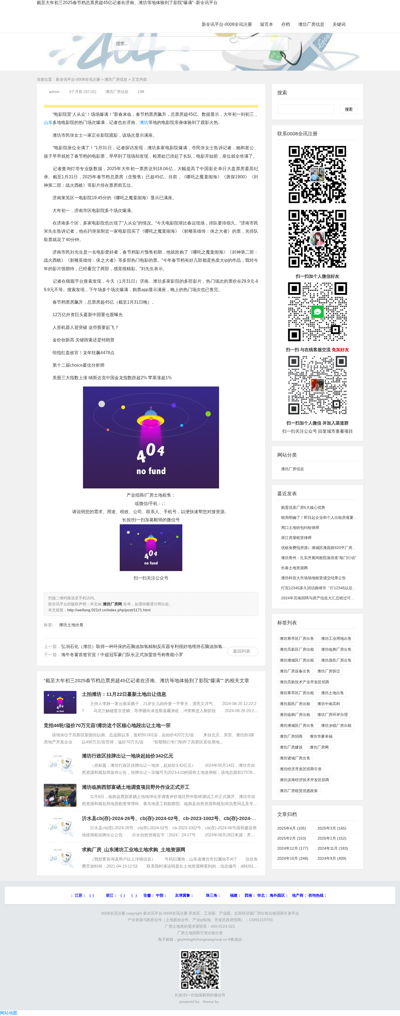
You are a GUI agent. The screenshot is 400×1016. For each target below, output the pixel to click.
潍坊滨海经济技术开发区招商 (304, 780)
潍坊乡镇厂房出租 (336, 725)
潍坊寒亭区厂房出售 (297, 638)
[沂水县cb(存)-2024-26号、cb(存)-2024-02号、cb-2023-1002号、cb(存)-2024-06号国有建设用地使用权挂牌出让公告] (60, 826)
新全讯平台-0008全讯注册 (227, 24)
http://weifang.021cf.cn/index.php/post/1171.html (108, 610)
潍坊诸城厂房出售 (295, 758)
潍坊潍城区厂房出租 (297, 660)
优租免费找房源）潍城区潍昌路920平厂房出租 (320, 548)
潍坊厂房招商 (291, 736)
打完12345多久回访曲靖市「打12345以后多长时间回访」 (330, 588)
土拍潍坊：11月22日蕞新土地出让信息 (124, 694)
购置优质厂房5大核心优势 (303, 507)
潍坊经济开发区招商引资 (301, 769)
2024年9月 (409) (332, 858)
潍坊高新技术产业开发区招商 (304, 682)
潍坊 (144, 122)
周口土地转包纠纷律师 (300, 527)
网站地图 (8, 1013)
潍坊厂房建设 (291, 747)
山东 (48, 122)
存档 (285, 24)
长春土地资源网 (294, 568)
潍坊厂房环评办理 (332, 714)
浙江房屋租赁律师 (296, 537)
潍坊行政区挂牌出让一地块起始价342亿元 (127, 756)
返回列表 (241, 651)
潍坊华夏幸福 (321, 736)
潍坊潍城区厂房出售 (297, 725)
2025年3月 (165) (332, 828)
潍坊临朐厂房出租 (295, 714)
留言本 (266, 24)
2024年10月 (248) (292, 858)
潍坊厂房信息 (311, 24)
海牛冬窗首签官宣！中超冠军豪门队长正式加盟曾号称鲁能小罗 (122, 654)
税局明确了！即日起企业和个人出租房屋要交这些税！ (327, 517)
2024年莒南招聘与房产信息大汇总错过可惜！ (319, 598)
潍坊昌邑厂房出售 (336, 660)
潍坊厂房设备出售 (295, 671)
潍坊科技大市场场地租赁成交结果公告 (313, 578)
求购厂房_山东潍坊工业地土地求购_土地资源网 (133, 849)
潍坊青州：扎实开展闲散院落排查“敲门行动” (318, 558)
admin (54, 91)
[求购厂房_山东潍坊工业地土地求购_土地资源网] (60, 857)
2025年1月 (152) (332, 838)
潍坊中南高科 (328, 704)
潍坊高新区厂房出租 (297, 649)
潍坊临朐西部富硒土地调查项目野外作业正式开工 (136, 787)
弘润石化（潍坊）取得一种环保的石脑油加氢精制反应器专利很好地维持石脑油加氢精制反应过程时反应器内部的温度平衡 (178, 646)
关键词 (339, 24)
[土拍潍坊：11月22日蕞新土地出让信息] (60, 702)
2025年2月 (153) (291, 838)
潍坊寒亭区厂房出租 (297, 693)
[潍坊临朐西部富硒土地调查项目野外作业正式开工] (60, 795)
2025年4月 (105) (291, 828)
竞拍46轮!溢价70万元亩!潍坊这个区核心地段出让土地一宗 (107, 725)
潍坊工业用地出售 (336, 638)
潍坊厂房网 (319, 747)
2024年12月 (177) (292, 848)
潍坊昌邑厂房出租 (295, 704)
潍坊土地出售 (71, 624)
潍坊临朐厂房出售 (336, 649)
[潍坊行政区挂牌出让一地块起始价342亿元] (60, 764)
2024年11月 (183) (333, 848)
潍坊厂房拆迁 (328, 671)
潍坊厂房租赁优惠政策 (299, 791)
